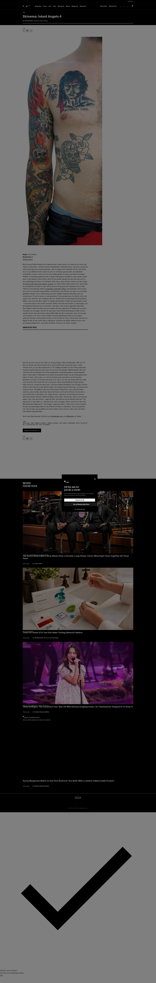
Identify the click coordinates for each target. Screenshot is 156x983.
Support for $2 (79, 500)
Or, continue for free (80, 509)
